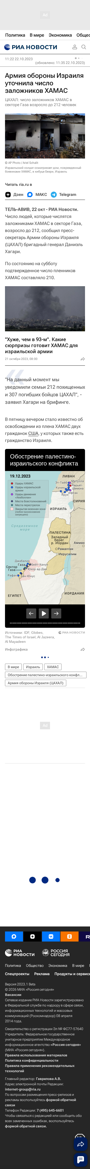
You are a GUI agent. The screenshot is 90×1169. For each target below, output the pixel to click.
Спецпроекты (17, 974)
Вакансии (13, 995)
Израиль (33, 667)
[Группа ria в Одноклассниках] (69, 936)
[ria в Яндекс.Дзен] (33, 936)
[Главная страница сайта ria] (30, 47)
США (33, 433)
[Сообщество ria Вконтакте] (51, 936)
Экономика (57, 965)
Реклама (42, 974)
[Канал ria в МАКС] (14, 936)
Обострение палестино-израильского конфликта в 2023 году (47, 675)
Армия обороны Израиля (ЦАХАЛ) (36, 683)
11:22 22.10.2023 (19, 59)
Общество (35, 965)
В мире (13, 667)
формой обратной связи (25, 1126)
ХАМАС (53, 667)
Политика (13, 965)
